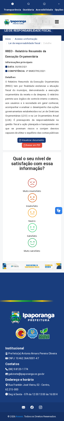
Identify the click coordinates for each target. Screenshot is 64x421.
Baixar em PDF (32, 145)
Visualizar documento (32, 140)
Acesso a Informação (26, 39)
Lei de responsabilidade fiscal (24, 43)
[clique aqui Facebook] (32, 407)
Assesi (19, 416)
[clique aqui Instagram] (41, 407)
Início (8, 39)
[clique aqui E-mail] (23, 407)
